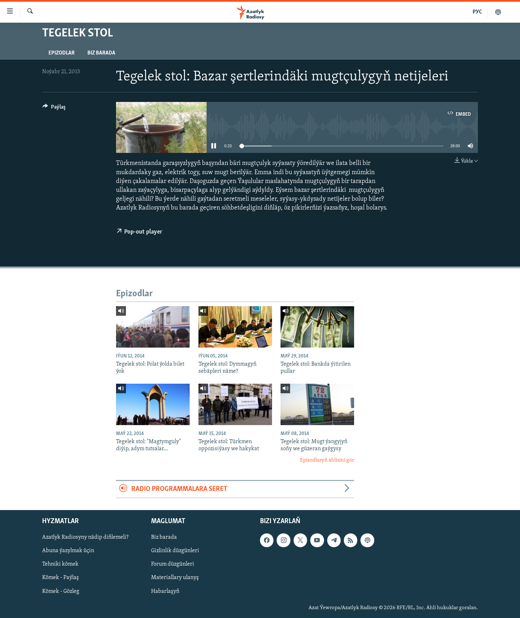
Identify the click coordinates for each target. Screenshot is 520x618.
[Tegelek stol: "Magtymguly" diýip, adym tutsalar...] (153, 404)
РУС (477, 12)
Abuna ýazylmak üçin (68, 551)
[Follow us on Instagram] (283, 540)
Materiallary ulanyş (175, 577)
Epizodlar (61, 53)
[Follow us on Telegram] (334, 540)
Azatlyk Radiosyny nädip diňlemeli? (85, 537)
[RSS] (350, 540)
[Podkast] (498, 12)
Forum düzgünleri (172, 564)
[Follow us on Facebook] (266, 540)
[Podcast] (367, 540)
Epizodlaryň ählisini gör (327, 460)
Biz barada (101, 53)
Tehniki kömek (60, 564)
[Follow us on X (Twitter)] (300, 540)
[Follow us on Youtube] (317, 540)
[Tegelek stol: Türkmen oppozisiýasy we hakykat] (235, 404)
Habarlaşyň (165, 591)
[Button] (54, 108)
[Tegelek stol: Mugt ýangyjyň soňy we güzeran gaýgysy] (317, 404)
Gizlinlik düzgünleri (175, 551)
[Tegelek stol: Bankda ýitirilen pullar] (317, 327)
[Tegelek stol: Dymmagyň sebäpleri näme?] (235, 327)
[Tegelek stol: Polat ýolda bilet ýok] (153, 327)
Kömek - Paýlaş (60, 577)
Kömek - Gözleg (60, 591)
